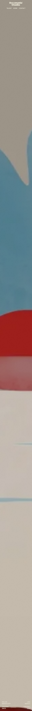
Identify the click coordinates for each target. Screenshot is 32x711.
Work (15, 8)
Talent (9, 8)
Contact (22, 8)
